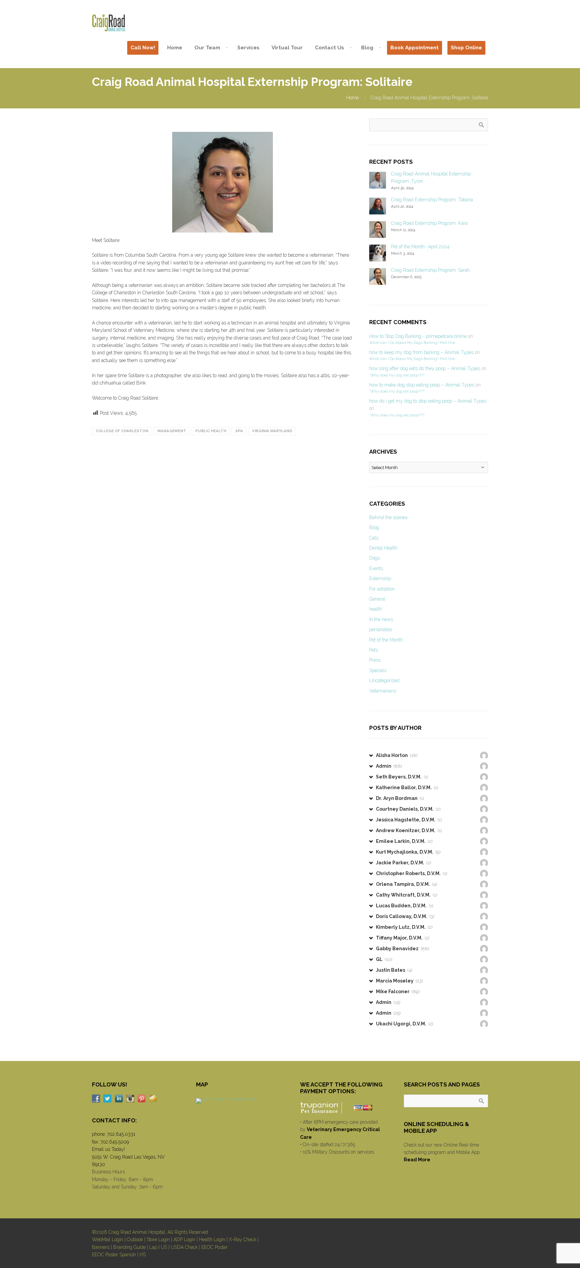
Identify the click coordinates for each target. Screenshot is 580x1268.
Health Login (212, 1239)
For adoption (382, 589)
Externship (380, 578)
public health (210, 430)
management (171, 430)
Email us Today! (108, 1149)
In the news (381, 619)
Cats (373, 538)
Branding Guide (129, 1247)
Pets (373, 650)
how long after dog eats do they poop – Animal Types (424, 368)
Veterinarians (382, 691)
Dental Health (383, 548)
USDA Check (184, 1247)
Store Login (158, 1239)
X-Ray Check (242, 1239)
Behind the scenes (388, 517)
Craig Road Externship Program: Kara (429, 223)
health (375, 609)
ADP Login (184, 1239)
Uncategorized (384, 680)
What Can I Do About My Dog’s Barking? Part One (412, 342)
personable (380, 629)
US (164, 1247)
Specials (377, 670)
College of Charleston (122, 430)
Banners (100, 1247)
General (377, 599)
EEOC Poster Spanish (114, 1254)
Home (352, 97)
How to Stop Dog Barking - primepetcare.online (418, 336)
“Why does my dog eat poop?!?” (397, 375)
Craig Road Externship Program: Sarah (430, 270)
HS (143, 1254)
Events (376, 568)
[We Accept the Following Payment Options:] (342, 1107)
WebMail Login (107, 1239)
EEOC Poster (214, 1247)
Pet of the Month (386, 640)
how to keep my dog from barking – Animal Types (421, 352)
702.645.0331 (121, 1134)
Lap (153, 1247)
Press (375, 660)
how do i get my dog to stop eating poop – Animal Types (427, 401)
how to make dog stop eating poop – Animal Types (421, 385)
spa (239, 430)
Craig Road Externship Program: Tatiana (432, 199)
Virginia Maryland (272, 430)
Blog (374, 527)
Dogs (374, 558)
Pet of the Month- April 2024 (420, 246)
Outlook (135, 1239)
